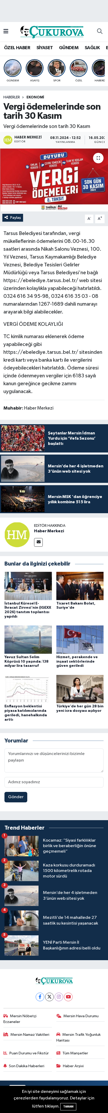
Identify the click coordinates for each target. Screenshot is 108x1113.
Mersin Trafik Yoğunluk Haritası (78, 1037)
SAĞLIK (92, 48)
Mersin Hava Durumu (81, 1016)
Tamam (68, 1106)
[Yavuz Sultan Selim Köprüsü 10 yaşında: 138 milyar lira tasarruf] (28, 639)
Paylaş (15, 218)
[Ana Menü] (5, 31)
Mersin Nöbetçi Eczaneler (20, 1019)
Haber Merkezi (49, 531)
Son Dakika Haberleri (26, 1066)
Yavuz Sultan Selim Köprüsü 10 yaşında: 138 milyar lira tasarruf (26, 661)
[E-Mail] (38, 542)
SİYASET (44, 48)
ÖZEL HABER (17, 48)
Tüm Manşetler (75, 1053)
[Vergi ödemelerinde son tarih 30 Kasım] (54, 179)
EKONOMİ (35, 97)
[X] (49, 997)
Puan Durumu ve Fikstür (29, 1053)
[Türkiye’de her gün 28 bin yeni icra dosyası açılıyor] (80, 689)
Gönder (16, 797)
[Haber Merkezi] (17, 534)
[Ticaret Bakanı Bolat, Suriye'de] (80, 586)
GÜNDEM (68, 48)
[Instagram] (59, 997)
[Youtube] (68, 997)
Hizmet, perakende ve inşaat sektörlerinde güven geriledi (77, 661)
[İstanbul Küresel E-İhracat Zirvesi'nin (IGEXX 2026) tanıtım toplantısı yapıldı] (28, 586)
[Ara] (100, 31)
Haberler (11, 97)
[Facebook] (40, 997)
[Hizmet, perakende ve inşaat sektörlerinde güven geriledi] (80, 639)
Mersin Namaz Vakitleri (29, 1035)
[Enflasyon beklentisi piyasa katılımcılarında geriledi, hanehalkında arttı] (28, 689)
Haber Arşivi (73, 1066)
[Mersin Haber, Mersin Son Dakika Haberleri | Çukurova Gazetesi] (51, 31)
